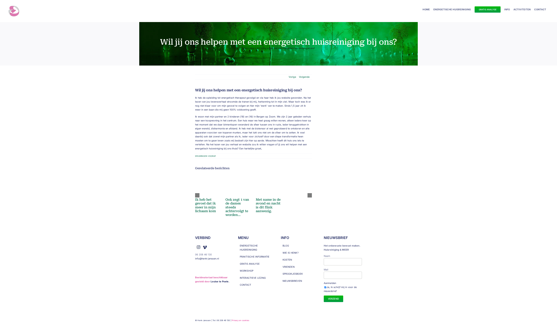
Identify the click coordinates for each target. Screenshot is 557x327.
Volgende (304, 76)
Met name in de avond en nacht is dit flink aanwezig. (268, 205)
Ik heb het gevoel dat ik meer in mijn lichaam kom (205, 205)
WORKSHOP (247, 270)
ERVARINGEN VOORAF (205, 156)
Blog (252, 48)
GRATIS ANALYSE (250, 263)
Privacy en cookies (240, 320)
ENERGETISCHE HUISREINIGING (249, 247)
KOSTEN (287, 259)
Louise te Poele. (220, 281)
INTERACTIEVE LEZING (253, 277)
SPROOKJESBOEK (293, 273)
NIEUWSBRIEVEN (292, 280)
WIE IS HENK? (291, 252)
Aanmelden (340, 287)
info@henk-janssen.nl (207, 258)
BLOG (286, 245)
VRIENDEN (289, 266)
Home (245, 48)
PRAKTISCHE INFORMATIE (255, 256)
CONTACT (245, 284)
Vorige (292, 76)
